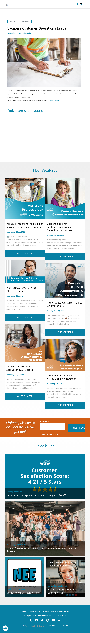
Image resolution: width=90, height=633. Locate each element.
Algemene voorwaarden (30, 612)
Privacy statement (49, 612)
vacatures (12, 21)
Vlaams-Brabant (24, 21)
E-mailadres (44, 421)
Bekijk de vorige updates (49, 434)
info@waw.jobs (30, 615)
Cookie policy (63, 612)
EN (82, 4)
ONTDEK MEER (24, 253)
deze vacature (53, 100)
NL (78, 4)
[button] (76, 428)
